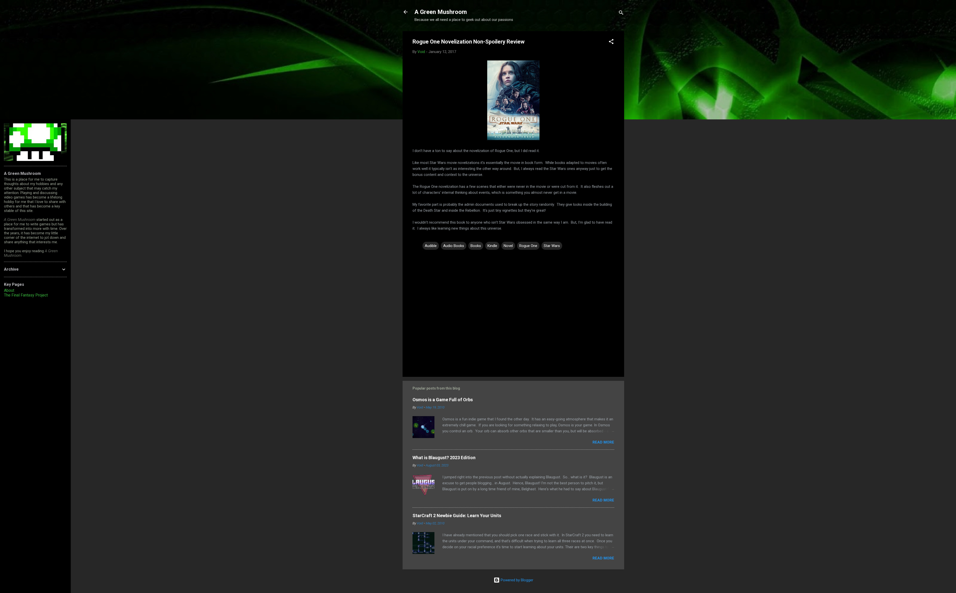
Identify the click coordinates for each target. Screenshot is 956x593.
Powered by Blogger (516, 580)
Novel (508, 246)
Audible (431, 246)
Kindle (492, 246)
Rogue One (528, 246)
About (9, 290)
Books (476, 246)
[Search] (621, 13)
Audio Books (453, 246)
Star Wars (552, 246)
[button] (611, 42)
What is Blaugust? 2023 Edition (444, 457)
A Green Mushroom (441, 11)
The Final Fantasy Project (26, 295)
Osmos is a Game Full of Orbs (443, 399)
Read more (603, 442)
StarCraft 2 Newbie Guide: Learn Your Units (457, 515)
